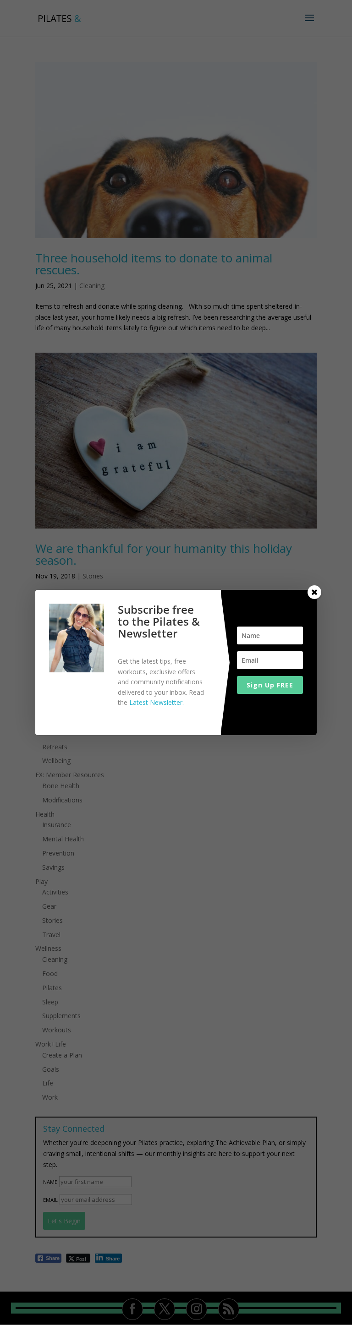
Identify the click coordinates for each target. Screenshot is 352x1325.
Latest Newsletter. (156, 702)
